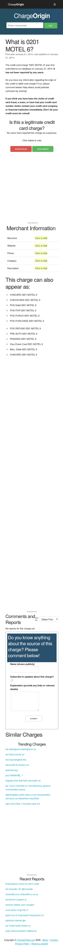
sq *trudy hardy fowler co (18, 925)
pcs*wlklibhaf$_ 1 (14, 775)
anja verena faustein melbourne (21, 930)
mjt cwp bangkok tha (16, 759)
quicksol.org (12, 770)
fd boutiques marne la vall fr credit (22, 883)
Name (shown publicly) (22, 664)
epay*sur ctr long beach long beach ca (25, 915)
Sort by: (36, 619)
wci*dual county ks (15, 754)
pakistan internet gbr (16, 920)
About (45, 939)
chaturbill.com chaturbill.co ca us (22, 894)
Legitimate (43, 149)
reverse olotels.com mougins (20, 904)
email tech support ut (16, 899)
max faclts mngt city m (17, 909)
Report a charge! (39, 943)
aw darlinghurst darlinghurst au (21, 749)
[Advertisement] (31, 189)
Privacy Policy (22, 943)
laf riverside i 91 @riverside (19, 889)
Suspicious (21, 149)
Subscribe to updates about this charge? (32, 676)
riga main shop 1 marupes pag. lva (23, 803)
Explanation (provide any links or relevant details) (32, 687)
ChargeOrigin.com (26, 939)
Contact (54, 939)
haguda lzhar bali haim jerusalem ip (23, 780)
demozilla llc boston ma (17, 764)
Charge (16, 4)
